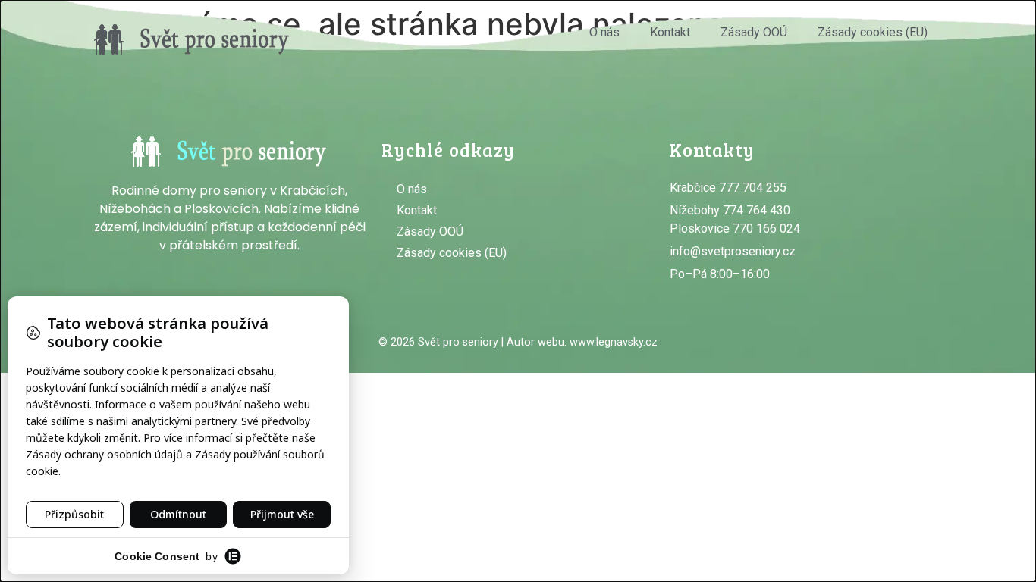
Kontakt (670, 32)
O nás (604, 32)
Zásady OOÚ (753, 32)
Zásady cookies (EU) (873, 32)
